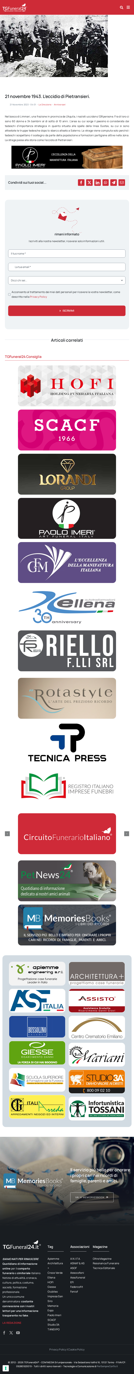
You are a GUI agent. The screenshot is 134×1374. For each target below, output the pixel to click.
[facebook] (4, 1333)
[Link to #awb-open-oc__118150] (128, 7)
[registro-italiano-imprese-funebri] (67, 767)
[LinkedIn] (97, 182)
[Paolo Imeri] (67, 499)
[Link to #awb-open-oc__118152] (121, 7)
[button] (7, 833)
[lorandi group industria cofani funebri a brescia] (67, 455)
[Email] (122, 182)
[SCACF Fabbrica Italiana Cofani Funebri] (67, 411)
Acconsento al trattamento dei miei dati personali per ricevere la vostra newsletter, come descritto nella (66, 294)
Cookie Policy (76, 1349)
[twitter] (11, 1333)
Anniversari (60, 104)
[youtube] (18, 1333)
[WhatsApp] (105, 182)
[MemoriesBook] (33, 1181)
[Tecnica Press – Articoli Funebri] (67, 723)
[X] (89, 182)
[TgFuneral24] (14, 4)
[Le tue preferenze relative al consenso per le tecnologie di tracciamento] (6, 1368)
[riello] (67, 632)
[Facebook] (81, 182)
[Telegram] (113, 182)
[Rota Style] (67, 679)
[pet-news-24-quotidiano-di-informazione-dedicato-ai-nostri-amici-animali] (67, 861)
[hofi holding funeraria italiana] (67, 367)
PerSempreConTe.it (107, 1366)
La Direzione (45, 104)
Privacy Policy (38, 297)
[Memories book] (101, 1181)
